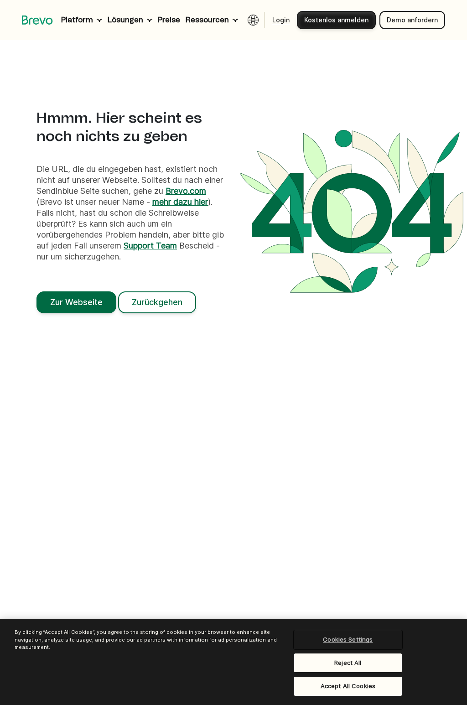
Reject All (347, 662)
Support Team (150, 245)
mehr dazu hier (180, 202)
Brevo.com (186, 191)
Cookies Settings (348, 639)
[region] (233, 662)
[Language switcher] (253, 20)
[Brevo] (37, 20)
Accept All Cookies (348, 685)
